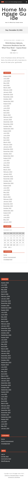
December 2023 (8, 149)
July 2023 (6, 160)
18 (20, 240)
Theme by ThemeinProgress (12, 475)
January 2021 (7, 222)
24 (17, 242)
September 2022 (8, 183)
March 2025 (7, 115)
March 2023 (7, 169)
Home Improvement (9, 257)
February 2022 (7, 199)
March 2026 (7, 87)
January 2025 (7, 119)
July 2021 (6, 215)
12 (23, 237)
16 (14, 240)
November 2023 (8, 151)
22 (11, 242)
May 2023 (6, 165)
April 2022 (6, 194)
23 (14, 242)
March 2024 (7, 142)
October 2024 (7, 126)
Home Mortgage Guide (14, 14)
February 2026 (7, 90)
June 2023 (6, 162)
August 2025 (7, 103)
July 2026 (6, 78)
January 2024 (7, 147)
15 (11, 240)
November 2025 (8, 96)
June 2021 (6, 217)
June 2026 (6, 81)
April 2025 (6, 112)
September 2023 (8, 156)
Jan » (9, 247)
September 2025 (8, 101)
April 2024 (6, 140)
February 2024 (7, 144)
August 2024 (7, 131)
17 (17, 240)
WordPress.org (5, 461)
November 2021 (8, 206)
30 (14, 244)
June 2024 (6, 135)
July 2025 (6, 106)
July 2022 (6, 188)
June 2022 (6, 190)
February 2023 (7, 172)
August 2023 (7, 158)
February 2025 (7, 117)
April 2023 (6, 167)
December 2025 (8, 94)
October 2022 (7, 181)
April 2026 (6, 85)
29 (11, 244)
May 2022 (6, 192)
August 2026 (7, 76)
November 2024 (8, 124)
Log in (3, 454)
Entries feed (5, 456)
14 (8, 240)
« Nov (5, 247)
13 (4, 240)
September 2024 (8, 128)
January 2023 (7, 174)
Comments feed (6, 459)
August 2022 (7, 185)
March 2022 (7, 197)
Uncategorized (7, 259)
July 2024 (6, 133)
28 (8, 244)
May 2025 (6, 110)
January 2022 (7, 201)
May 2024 (6, 137)
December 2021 (8, 203)
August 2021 (7, 213)
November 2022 (8, 178)
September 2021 (8, 210)
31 (17, 244)
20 (5, 242)
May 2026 (6, 83)
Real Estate (12, 40)
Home (11, 52)
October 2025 (7, 99)
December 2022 (8, 176)
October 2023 (7, 153)
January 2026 (7, 92)
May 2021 (6, 219)
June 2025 (6, 108)
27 (5, 244)
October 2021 (7, 208)
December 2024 (8, 121)
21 (8, 242)
